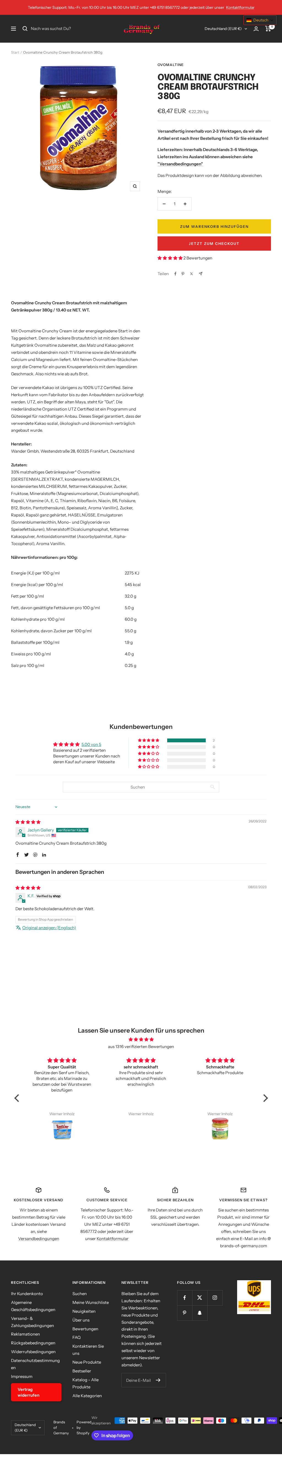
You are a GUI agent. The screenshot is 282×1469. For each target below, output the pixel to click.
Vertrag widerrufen (28, 1392)
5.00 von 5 (91, 744)
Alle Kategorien (87, 1395)
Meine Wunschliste (90, 1302)
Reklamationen (25, 1334)
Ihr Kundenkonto (27, 1293)
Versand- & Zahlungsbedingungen (32, 1322)
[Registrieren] (158, 1380)
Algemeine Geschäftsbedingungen (33, 1306)
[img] (27, 822)
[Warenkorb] (268, 28)
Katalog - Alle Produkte (85, 1383)
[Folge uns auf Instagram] (215, 1297)
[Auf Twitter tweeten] (191, 274)
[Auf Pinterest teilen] (182, 274)
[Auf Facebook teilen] (175, 274)
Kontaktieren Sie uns (88, 1350)
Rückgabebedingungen (33, 1342)
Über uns (81, 1320)
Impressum (21, 1376)
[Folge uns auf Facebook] (184, 1297)
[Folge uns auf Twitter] (199, 1297)
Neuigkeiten (84, 1311)
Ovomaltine (171, 64)
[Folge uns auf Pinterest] (184, 1312)
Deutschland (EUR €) (223, 28)
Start (15, 52)
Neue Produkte (86, 1362)
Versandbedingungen (38, 1238)
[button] (170, 258)
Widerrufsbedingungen (33, 1351)
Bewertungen (85, 1328)
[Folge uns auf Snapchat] (199, 1312)
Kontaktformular (240, 7)
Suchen (79, 1293)
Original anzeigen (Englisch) (49, 927)
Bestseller (81, 1371)
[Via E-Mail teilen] (200, 273)
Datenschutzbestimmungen (35, 1364)
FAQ (76, 1337)
